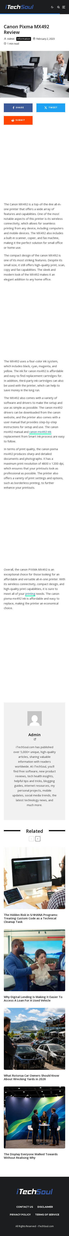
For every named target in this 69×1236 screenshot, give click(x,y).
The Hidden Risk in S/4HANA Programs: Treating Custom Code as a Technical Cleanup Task (31, 918)
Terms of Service (47, 1214)
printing (30, 594)
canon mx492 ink (40, 432)
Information (23, 38)
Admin (10, 38)
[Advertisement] (34, 165)
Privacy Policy (20, 1214)
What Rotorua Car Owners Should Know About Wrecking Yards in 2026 (31, 1077)
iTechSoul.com (46, 1226)
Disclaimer (45, 1206)
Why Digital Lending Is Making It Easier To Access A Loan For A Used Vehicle (33, 998)
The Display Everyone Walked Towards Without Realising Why (31, 1155)
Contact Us (24, 1206)
